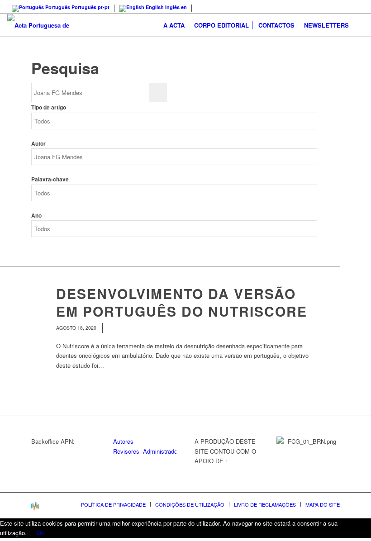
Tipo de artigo (48, 107)
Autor (38, 143)
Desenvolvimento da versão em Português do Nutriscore (181, 302)
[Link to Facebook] (357, 7)
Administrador (161, 451)
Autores (123, 441)
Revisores (126, 451)
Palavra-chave (50, 179)
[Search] (358, 25)
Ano (36, 215)
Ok (40, 532)
